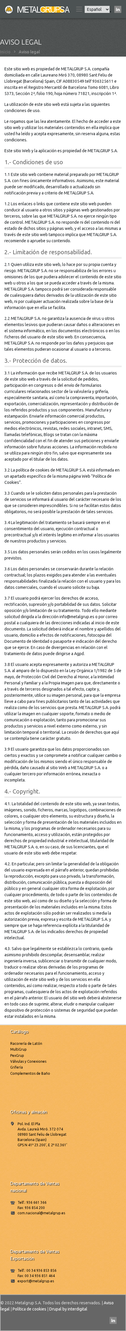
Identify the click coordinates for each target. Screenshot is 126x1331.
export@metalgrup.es (36, 1281)
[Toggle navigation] (79, 9)
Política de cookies (29, 1309)
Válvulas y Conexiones (28, 1061)
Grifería (16, 1067)
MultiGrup (18, 1049)
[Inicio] (38, 9)
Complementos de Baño (30, 1073)
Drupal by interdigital (68, 1309)
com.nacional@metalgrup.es (41, 1213)
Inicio (5, 52)
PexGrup (17, 1055)
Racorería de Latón (26, 1043)
